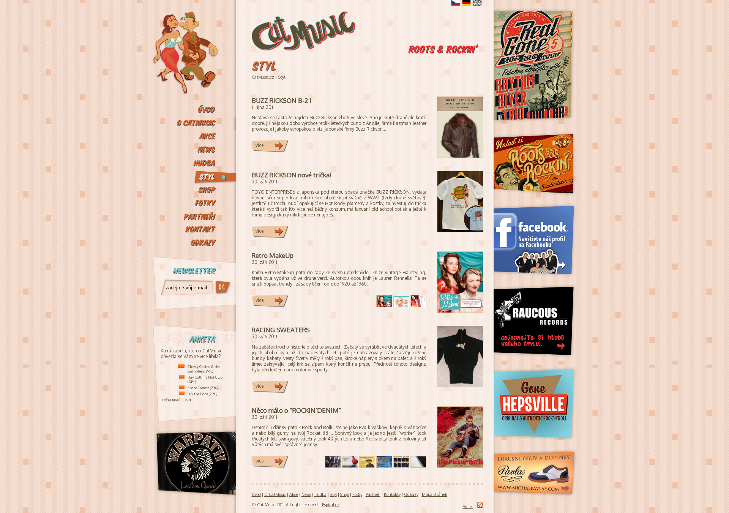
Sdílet (468, 506)
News (306, 494)
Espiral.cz (330, 504)
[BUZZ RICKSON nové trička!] (460, 230)
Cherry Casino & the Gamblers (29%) (204, 368)
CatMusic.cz (263, 77)
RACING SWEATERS (281, 330)
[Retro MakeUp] (460, 311)
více (260, 145)
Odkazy (411, 494)
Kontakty (392, 494)
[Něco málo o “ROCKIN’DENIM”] (460, 466)
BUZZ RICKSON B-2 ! (281, 100)
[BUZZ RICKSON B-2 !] (460, 156)
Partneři (373, 494)
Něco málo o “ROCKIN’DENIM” (296, 410)
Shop (344, 494)
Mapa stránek (434, 494)
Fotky (357, 494)
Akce (293, 494)
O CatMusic (275, 494)
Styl (281, 77)
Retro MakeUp (272, 255)
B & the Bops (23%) (202, 393)
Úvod (256, 494)
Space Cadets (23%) (203, 387)
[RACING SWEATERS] (460, 385)
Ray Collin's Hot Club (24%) (205, 379)
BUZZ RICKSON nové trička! (291, 175)
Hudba (320, 494)
